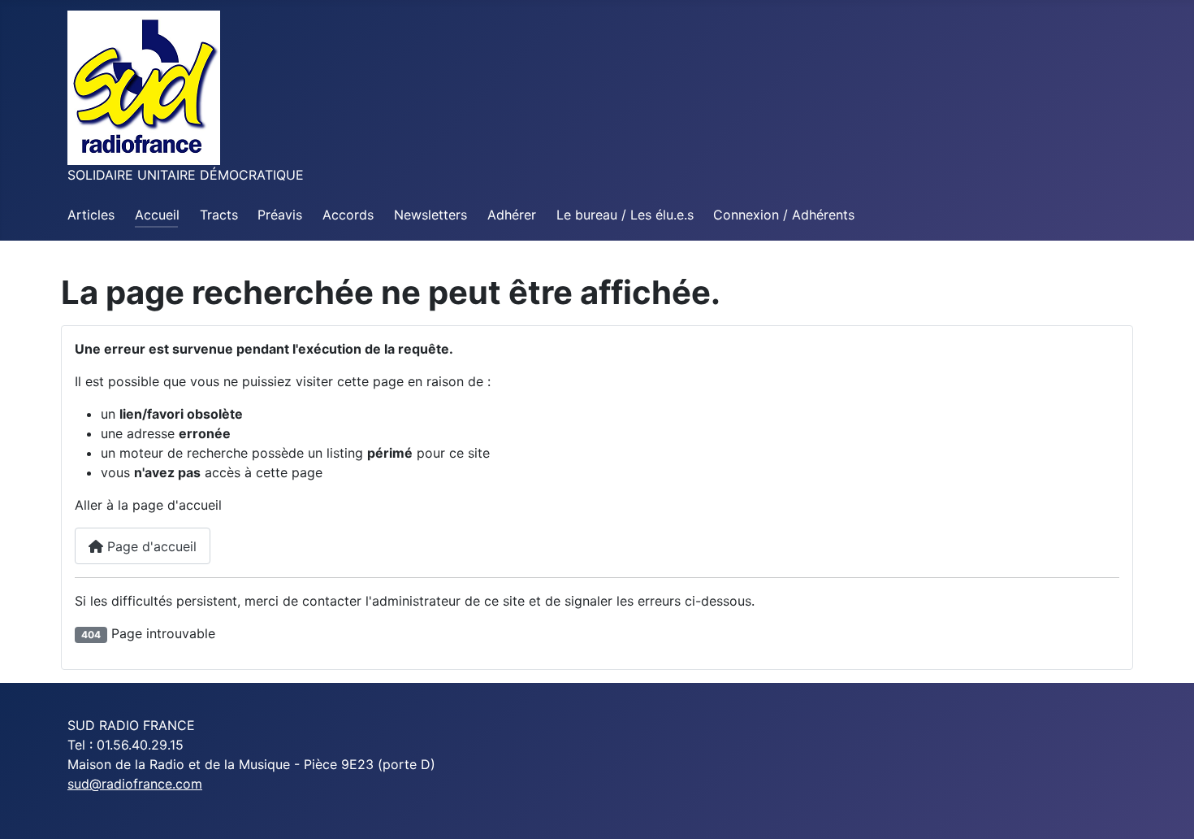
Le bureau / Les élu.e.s (625, 214)
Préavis (279, 214)
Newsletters (430, 214)
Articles (91, 214)
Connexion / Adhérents (783, 214)
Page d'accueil (150, 546)
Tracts (219, 214)
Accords (348, 214)
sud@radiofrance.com (134, 784)
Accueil (157, 214)
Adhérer (511, 214)
